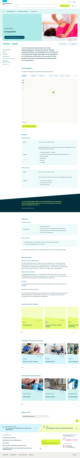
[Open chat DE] (77, 420)
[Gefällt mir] (38, 320)
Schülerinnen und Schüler (9, 437)
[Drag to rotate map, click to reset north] (23, 89)
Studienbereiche (10, 11)
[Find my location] (23, 80)
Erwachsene (5, 442)
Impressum (5, 454)
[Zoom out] (23, 87)
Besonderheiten (6, 56)
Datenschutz (13, 454)
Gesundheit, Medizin (23, 11)
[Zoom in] (23, 85)
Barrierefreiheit (23, 454)
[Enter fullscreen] (23, 83)
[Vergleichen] (40, 320)
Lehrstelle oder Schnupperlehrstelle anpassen (14, 445)
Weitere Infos (5, 64)
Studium (4, 52)
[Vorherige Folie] (73, 332)
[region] (50, 101)
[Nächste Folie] (76, 332)
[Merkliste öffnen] (68, 2)
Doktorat (26, 284)
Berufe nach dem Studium (8, 58)
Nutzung (31, 454)
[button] (53, 92)
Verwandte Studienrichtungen (6, 61)
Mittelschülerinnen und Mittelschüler (12, 440)
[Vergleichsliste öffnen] (71, 2)
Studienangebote (6, 49)
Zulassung (4, 54)
